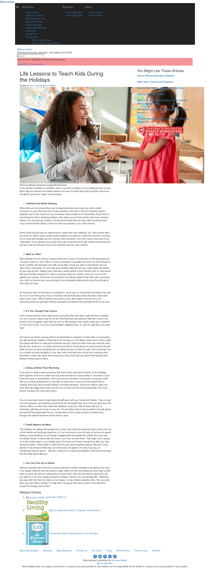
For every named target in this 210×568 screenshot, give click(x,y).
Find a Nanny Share (42, 39)
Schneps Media (119, 560)
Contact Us (81, 550)
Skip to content (7, 1)
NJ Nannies (31, 33)
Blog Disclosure (64, 550)
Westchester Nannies (36, 27)
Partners (156, 550)
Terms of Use (140, 550)
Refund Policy (123, 550)
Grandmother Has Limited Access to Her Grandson (74, 533)
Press (109, 550)
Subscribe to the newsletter (30, 64)
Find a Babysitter (74, 15)
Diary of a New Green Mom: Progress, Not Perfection (75, 510)
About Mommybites (29, 550)
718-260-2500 (106, 563)
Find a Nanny (32, 12)
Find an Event (95, 15)
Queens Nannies (34, 24)
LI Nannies (31, 30)
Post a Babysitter (74, 12)
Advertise (47, 550)
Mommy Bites (49, 85)
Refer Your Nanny (34, 15)
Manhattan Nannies (35, 18)
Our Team (97, 550)
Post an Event (95, 12)
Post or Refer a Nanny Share (46, 43)
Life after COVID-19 (56, 497)
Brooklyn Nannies (34, 21)
